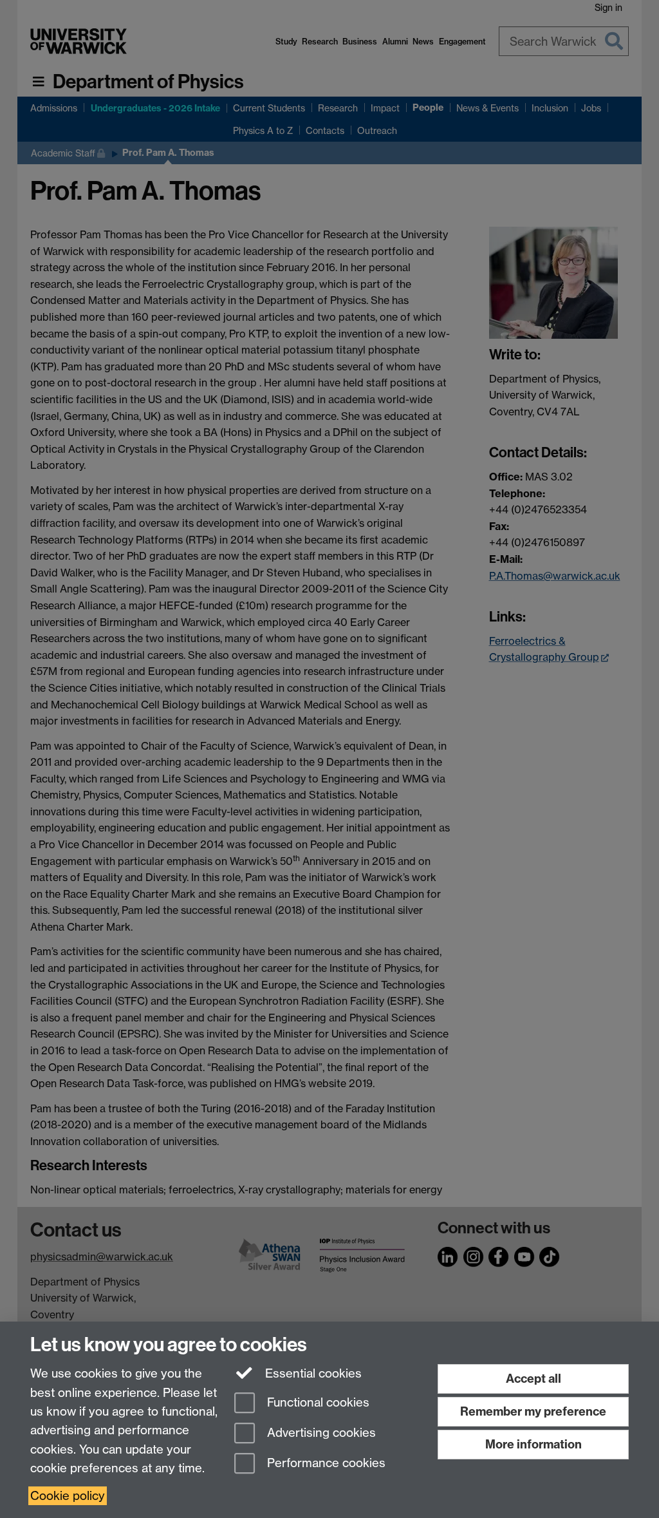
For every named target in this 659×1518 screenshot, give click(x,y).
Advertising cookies (320, 1432)
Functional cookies (316, 1403)
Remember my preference (533, 1411)
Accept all (533, 1378)
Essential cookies (312, 1373)
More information (533, 1444)
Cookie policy (67, 1495)
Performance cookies (324, 1463)
